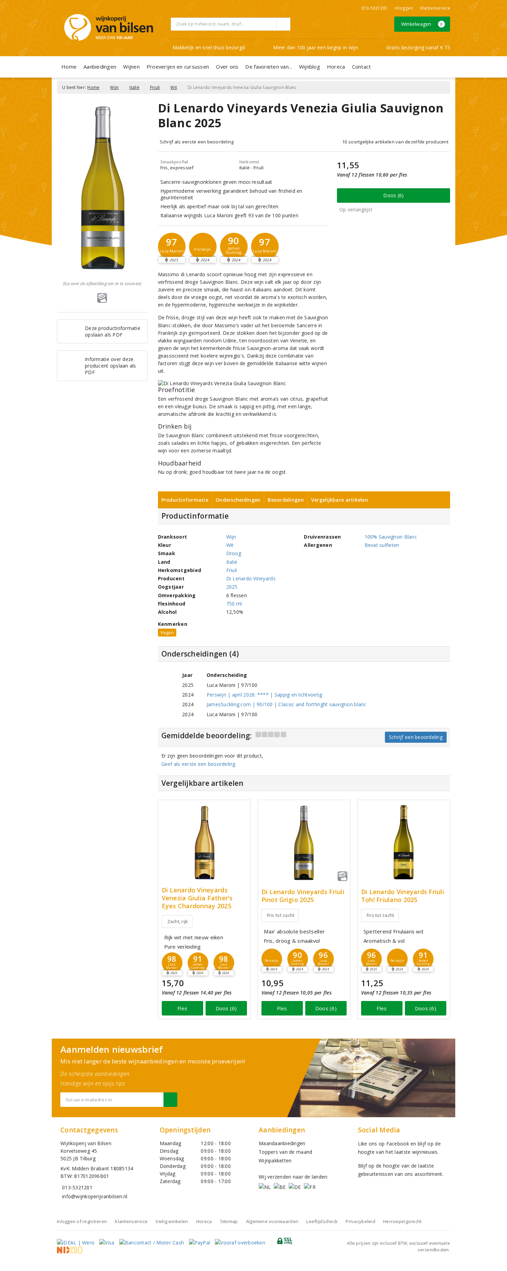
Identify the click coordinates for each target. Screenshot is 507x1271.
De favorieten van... (268, 66)
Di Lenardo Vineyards (251, 578)
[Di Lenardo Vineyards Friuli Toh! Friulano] (404, 842)
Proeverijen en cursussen (178, 66)
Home (69, 66)
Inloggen (404, 8)
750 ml (234, 603)
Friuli (155, 87)
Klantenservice (435, 8)
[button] (203, 246)
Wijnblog (309, 66)
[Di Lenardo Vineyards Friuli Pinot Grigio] (304, 842)
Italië (134, 87)
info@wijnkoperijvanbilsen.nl (94, 1196)
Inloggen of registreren (82, 1221)
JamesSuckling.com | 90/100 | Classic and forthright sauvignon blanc (287, 704)
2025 (232, 586)
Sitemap (229, 1221)
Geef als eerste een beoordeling (198, 764)
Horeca (336, 66)
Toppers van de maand (285, 1152)
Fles (182, 1008)
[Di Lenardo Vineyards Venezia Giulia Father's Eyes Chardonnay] (204, 842)
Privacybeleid (360, 1221)
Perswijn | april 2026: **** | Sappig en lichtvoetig (264, 694)
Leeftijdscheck (322, 1221)
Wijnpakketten (275, 1160)
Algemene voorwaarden (272, 1221)
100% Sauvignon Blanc (391, 536)
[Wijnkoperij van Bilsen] (108, 27)
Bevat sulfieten (382, 545)
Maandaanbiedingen (282, 1143)
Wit (173, 87)
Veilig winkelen (172, 1221)
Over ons (227, 66)
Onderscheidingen (238, 500)
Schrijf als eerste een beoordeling (197, 142)
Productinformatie (185, 500)
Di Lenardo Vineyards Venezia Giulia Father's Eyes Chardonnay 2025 (197, 898)
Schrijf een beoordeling (416, 737)
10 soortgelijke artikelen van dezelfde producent (395, 142)
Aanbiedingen (99, 66)
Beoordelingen (286, 500)
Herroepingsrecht (402, 1221)
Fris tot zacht (281, 915)
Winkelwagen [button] (422, 24)
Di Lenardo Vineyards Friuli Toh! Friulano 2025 (402, 896)
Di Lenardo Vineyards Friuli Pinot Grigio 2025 (303, 896)
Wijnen (131, 66)
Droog (233, 553)
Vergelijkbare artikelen (339, 500)
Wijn (114, 87)
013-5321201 (374, 8)
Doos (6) (393, 195)
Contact (361, 66)
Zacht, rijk (177, 921)
